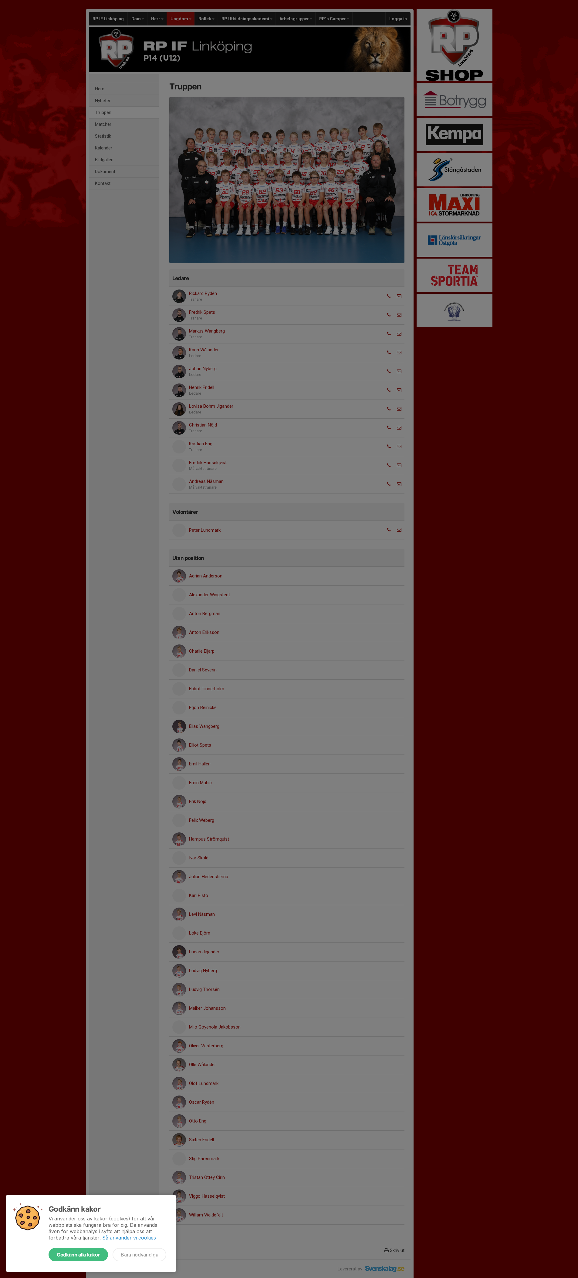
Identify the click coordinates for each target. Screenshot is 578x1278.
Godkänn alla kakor (78, 1255)
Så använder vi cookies (129, 1238)
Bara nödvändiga (139, 1255)
